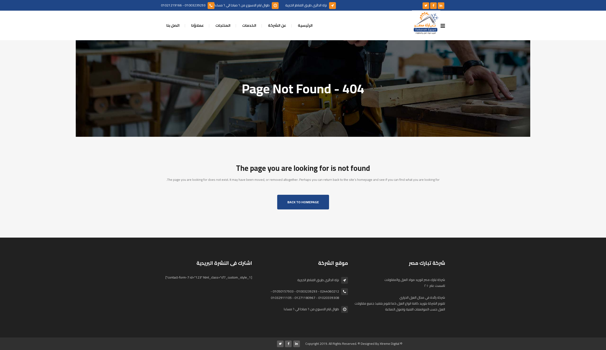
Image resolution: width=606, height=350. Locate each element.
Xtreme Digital (389, 344)
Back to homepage (303, 202)
